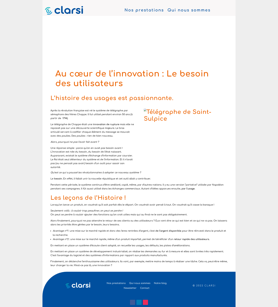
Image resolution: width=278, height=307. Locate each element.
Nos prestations (144, 10)
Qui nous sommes (189, 10)
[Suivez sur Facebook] (132, 302)
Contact (144, 288)
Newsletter (130, 288)
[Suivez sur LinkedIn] (139, 302)
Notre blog (160, 283)
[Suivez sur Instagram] (145, 302)
